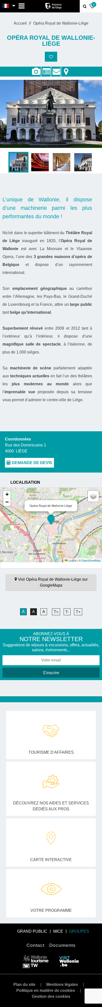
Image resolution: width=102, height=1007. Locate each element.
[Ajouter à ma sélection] (51, 57)
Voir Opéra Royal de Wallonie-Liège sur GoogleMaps (53, 582)
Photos (36, 72)
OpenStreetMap (91, 560)
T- (67, 612)
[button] (51, 520)
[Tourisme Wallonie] (36, 961)
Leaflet (72, 560)
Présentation (46, 69)
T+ (78, 612)
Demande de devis (56, 69)
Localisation (66, 69)
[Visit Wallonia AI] (68, 961)
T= (56, 612)
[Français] (6, 6)
